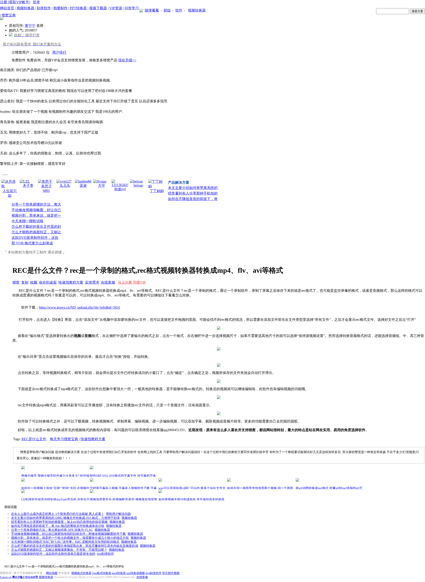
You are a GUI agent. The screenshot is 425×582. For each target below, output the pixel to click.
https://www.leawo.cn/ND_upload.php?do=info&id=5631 (79, 307)
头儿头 (65, 185)
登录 (36, 2)
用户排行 (59, 52)
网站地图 (52, 573)
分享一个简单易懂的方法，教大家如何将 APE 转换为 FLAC (52, 529)
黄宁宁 (30, 25)
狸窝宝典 (9, 15)
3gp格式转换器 (101, 573)
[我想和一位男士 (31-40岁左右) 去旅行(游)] (2, 19)
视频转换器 (25, 8)
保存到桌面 (48, 282)
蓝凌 (83, 185)
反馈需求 (92, 282)
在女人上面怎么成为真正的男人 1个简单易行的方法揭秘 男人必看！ (57, 514)
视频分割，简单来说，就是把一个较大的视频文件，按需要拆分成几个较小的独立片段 (70, 537)
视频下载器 (98, 8)
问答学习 (132, 8)
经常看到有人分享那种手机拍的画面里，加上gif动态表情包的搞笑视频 (59, 522)
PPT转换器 (78, 8)
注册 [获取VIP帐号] (15, 2)
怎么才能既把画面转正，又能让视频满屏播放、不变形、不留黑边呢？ (59, 549)
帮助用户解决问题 (118, 514)
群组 (167, 10)
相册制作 (60, 8)
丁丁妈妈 (157, 191)
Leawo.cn (6, 577)
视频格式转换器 (81, 573)
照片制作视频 (171, 573)
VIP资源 (115, 8)
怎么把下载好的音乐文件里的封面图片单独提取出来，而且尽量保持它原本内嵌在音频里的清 (74, 545)
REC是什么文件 (33, 439)
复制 (24, 282)
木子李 (28, 185)
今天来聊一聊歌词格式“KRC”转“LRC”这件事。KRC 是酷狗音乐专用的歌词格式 (65, 541)
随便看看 (152, 10)
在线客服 (108, 282)
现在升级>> (127, 60)
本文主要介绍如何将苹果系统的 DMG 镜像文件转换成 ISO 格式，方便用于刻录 (65, 518)
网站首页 (7, 8)
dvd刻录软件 (105, 553)
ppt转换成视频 (135, 573)
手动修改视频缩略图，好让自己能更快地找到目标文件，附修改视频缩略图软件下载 (68, 533)
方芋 (101, 185)
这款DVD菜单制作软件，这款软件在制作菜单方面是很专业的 (53, 553)
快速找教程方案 (70, 282)
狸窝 (15, 282)
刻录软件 (44, 8)
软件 (178, 10)
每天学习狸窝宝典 (64, 439)
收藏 (33, 282)
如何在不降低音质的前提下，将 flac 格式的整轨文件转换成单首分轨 (57, 525)
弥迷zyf (120, 189)
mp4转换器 (119, 573)
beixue (138, 185)
